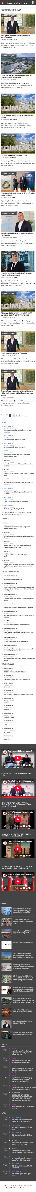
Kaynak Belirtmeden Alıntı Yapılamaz (18, 1188)
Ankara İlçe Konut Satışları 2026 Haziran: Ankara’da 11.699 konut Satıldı (23, 1151)
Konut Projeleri (8, 683)
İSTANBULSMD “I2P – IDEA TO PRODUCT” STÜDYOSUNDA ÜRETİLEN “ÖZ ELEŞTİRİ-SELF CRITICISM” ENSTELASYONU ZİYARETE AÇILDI (22, 1098)
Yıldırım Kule (7, 739)
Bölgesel (6, 469)
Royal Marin (7, 732)
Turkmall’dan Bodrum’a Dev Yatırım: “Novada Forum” (17, 679)
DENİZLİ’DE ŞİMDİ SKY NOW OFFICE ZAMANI (15, 672)
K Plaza (5, 724)
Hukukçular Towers (9, 717)
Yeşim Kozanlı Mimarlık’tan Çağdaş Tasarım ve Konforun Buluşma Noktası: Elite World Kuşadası (22, 1079)
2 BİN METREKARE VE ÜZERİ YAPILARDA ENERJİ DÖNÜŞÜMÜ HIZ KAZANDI (23, 921)
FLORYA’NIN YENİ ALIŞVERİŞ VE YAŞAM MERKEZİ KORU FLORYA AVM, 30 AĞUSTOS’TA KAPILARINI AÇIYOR (23, 1000)
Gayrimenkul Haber (11, 1186)
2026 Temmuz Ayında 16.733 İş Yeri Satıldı (14, 439)
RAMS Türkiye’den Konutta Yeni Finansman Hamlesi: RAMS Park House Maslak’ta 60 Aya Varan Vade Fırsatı (23, 956)
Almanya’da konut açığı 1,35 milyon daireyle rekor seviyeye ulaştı (23, 932)
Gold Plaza (6, 709)
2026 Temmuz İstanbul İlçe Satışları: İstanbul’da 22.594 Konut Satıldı (22, 1120)
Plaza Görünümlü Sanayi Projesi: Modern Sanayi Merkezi (18, 694)
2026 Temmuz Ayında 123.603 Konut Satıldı (15, 447)
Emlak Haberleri (8, 426)
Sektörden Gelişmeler (8, 16)
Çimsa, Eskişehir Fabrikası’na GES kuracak (14, 353)
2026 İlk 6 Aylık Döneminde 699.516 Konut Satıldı (16, 501)
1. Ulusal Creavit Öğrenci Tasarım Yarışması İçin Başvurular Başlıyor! (22, 1011)
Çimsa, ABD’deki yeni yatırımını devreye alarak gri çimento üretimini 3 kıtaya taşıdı (16, 76)
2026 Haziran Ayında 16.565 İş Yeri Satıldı (14, 509)
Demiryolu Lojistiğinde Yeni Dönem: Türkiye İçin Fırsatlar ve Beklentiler (23, 1033)
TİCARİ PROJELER (8, 668)
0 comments (13, 39)
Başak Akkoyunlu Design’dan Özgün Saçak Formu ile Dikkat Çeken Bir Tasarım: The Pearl (22, 1053)
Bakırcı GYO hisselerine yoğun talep (13, 579)
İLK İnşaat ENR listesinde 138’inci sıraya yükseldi (16, 641)
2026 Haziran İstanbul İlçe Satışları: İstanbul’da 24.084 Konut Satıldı (22, 1159)
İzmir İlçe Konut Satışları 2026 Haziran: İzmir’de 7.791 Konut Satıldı (23, 1144)
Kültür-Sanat (16, 1093)
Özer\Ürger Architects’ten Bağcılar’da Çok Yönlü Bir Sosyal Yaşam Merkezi (24, 1088)
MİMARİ (14, 1048)
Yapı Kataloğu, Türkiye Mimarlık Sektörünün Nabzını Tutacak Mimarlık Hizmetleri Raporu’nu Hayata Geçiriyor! (23, 967)
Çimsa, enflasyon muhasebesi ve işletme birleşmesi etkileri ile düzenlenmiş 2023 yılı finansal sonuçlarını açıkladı (17, 393)
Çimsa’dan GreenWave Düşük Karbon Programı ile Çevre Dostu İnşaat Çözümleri (16, 274)
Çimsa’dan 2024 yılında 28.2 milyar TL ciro (14, 155)
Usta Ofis (6, 702)
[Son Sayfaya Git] (26, 415)
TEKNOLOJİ (7, 460)
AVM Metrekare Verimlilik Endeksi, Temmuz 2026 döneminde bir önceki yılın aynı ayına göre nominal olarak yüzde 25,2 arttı (23, 978)
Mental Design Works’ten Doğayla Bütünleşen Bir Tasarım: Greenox (21, 1061)
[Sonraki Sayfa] (19, 415)
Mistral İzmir (7, 687)
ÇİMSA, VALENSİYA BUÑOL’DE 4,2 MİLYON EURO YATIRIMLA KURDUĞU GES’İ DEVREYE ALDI (16, 314)
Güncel (6, 451)
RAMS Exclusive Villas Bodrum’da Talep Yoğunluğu (17, 624)
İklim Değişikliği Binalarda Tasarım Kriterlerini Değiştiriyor (18, 607)
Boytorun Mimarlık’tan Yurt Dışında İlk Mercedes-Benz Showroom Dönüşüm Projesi (22, 1070)
